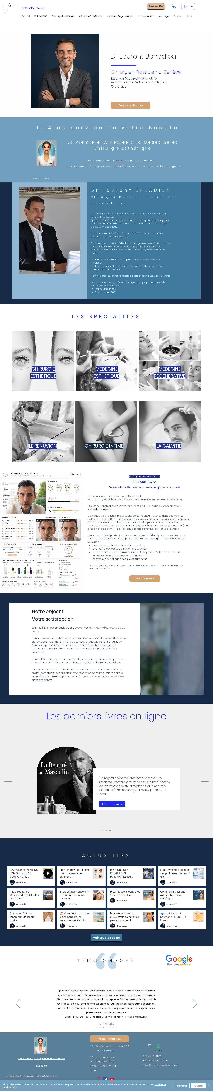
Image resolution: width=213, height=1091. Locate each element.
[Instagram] (99, 1079)
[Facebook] (105, 1079)
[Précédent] (8, 781)
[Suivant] (205, 781)
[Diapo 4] (106, 1027)
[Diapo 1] (96, 1027)
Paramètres (181, 1085)
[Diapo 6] (116, 1027)
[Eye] (46, 153)
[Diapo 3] (103, 1027)
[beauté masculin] (110, 830)
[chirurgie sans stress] (106, 830)
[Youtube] (112, 1079)
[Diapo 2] (100, 1027)
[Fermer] (209, 1086)
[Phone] (173, 6)
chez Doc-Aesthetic (159, 275)
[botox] (113, 1027)
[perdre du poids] (103, 830)
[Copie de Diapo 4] (109, 1027)
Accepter (198, 1085)
